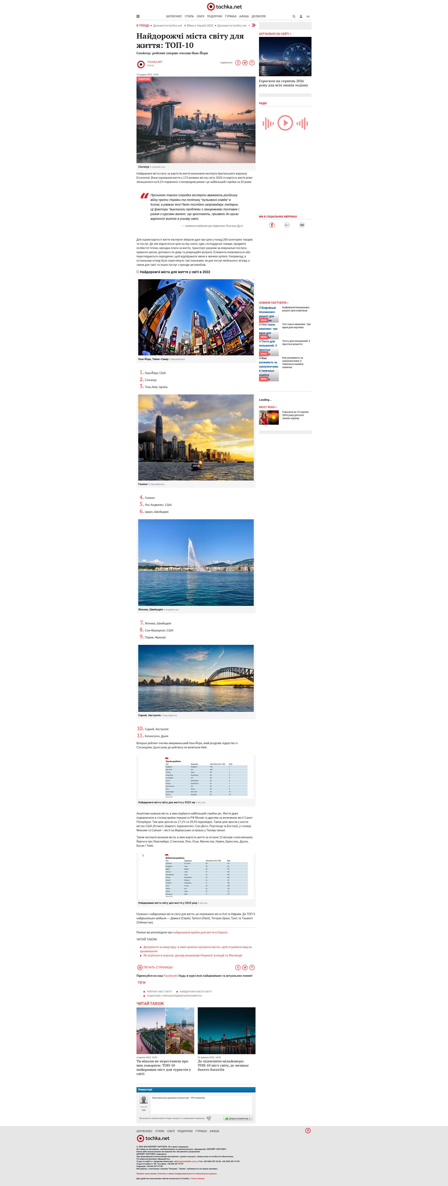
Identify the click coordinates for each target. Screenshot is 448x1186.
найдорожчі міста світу (196, 991)
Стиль (189, 16)
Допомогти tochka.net (168, 25)
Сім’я (200, 16)
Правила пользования (146, 1174)
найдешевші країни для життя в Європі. (200, 932)
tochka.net (155, 61)
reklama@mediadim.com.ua (186, 1161)
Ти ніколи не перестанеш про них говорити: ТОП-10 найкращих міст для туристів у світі (163, 1067)
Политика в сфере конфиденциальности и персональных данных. (187, 1174)
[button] (301, 16)
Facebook (170, 975)
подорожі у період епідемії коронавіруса (174, 995)
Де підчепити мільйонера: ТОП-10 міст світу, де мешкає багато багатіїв (223, 1065)
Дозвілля (259, 16)
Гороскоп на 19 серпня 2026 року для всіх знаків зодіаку (295, 415)
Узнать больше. (198, 1178)
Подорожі (214, 16)
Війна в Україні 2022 (200, 25)
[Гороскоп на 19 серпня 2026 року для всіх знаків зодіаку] (269, 417)
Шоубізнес (174, 16)
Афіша (244, 16)
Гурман (230, 16)
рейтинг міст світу (159, 991)
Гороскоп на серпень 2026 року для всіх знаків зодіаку (283, 83)
